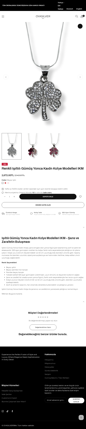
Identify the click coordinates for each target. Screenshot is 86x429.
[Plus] (14, 196)
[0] (82, 16)
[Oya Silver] (43, 16)
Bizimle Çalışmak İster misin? (14, 401)
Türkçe (60, 9)
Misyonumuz (50, 363)
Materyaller (49, 367)
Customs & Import (9, 398)
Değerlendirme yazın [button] (43, 327)
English (79, 9)
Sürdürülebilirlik (51, 371)
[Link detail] (3, 411)
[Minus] (5, 196)
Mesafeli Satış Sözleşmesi (12, 391)
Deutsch (70, 9)
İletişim (48, 374)
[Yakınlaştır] (80, 26)
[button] (80, 76)
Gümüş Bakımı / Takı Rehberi (57, 378)
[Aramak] (76, 16)
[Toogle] (43, 227)
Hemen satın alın (43, 205)
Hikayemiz (49, 360)
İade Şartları (7, 394)
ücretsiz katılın (76, 400)
